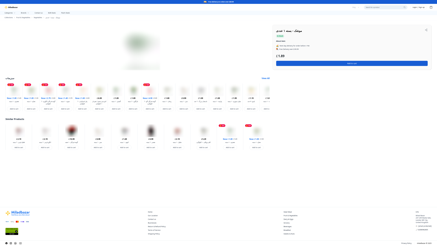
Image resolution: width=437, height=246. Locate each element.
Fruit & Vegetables (23, 17)
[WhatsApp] (15, 243)
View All (266, 78)
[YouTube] (20, 243)
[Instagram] (11, 243)
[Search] (404, 7)
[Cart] (431, 7)
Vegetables (38, 17)
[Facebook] (6, 243)
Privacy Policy (406, 243)
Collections (9, 17)
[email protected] (425, 226)
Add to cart (14, 109)
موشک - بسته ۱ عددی (53, 17)
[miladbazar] (11, 7)
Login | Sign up (419, 7)
